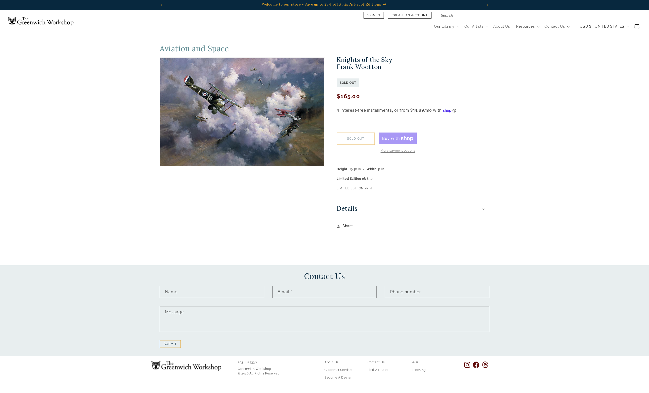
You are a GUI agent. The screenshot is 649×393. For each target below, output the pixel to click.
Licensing (417, 370)
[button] (446, 26)
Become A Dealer (338, 377)
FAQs (414, 362)
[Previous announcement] (161, 5)
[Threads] (485, 365)
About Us (331, 362)
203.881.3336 (247, 362)
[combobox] (469, 16)
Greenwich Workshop (254, 369)
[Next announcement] (487, 5)
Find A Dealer (378, 370)
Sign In (373, 15)
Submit (170, 344)
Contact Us (376, 362)
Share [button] (347, 226)
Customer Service (338, 370)
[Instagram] (467, 365)
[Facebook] (476, 365)
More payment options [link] (398, 151)
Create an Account (410, 15)
